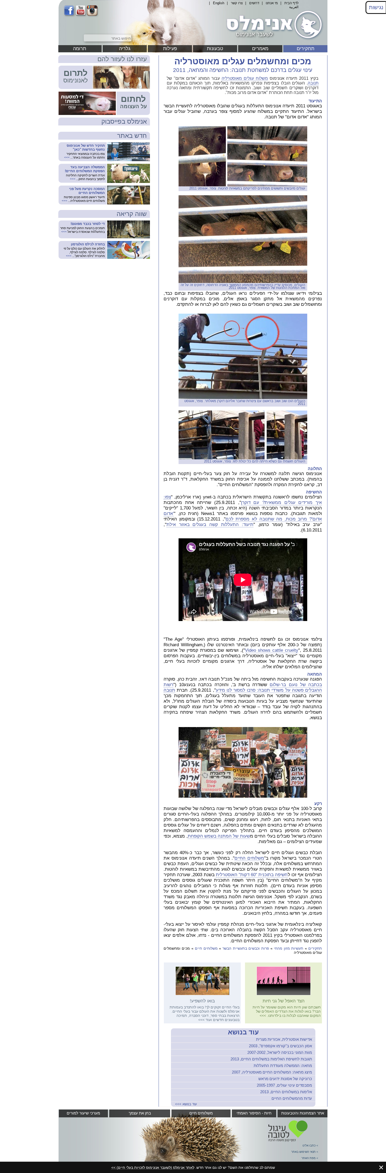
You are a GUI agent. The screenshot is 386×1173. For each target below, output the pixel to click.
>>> (263, 1015)
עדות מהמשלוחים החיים (292, 1098)
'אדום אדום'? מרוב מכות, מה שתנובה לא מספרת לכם (243, 516)
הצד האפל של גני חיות (284, 1000)
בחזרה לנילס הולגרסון (88, 244)
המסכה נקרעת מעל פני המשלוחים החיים (87, 191)
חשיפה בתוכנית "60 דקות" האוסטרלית (252, 874)
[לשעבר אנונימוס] (273, 40)
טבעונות (215, 48)
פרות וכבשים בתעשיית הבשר (245, 948)
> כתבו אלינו (310, 1145)
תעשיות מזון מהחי (288, 948)
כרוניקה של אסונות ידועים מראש (285, 1078)
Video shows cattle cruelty (271, 650)
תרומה (79, 48)
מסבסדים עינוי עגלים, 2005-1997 (284, 1085)
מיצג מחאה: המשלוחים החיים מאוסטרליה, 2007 (272, 1072)
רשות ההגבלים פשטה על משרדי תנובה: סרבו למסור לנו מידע (243, 687)
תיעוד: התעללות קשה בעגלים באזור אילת (209, 524)
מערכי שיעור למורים (83, 1113)
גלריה (125, 48)
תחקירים (305, 48)
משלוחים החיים (249, 858)
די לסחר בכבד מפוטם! (88, 224)
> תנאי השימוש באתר (304, 1151)
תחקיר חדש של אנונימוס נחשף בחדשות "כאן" (86, 147)
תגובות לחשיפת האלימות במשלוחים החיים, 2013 (271, 1059)
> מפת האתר (309, 1158)
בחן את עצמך (140, 1113)
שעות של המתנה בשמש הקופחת (219, 836)
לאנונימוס (75, 80)
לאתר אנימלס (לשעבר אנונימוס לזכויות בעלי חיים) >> (152, 1167)
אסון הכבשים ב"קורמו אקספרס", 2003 (280, 1046)
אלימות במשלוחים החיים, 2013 (286, 1092)
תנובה (313, 83)
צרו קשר (237, 3)
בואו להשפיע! (202, 1000)
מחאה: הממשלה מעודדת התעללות (283, 1065)
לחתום (133, 99)
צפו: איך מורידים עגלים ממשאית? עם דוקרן (243, 500)
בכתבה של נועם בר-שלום (296, 684)
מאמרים (260, 48)
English (218, 3)
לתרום (75, 73)
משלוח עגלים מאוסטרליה (245, 78)
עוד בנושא (243, 1032)
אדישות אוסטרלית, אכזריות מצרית (284, 1039)
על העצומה (133, 106)
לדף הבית (291, 3)
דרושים (254, 3)
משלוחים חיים (206, 948)
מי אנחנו (272, 3)
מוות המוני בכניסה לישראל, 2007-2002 (279, 1052)
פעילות (170, 48)
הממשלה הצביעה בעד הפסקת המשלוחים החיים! (85, 169)
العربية (294, 7)
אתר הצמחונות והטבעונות (302, 1113)
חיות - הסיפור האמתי (254, 1113)
